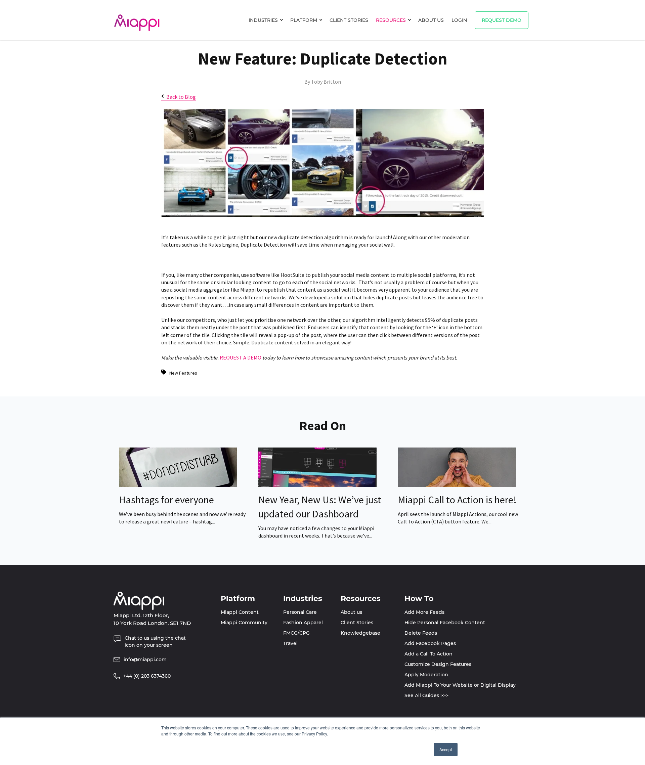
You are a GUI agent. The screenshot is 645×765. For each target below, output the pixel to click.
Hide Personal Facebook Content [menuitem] (444, 623)
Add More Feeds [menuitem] (424, 612)
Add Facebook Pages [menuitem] (430, 643)
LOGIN (459, 20)
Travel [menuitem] (290, 643)
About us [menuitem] (351, 612)
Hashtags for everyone (166, 499)
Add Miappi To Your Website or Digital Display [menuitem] (460, 685)
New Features (183, 373)
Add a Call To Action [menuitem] (428, 654)
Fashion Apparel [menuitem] (303, 623)
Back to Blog (181, 96)
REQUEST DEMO (501, 20)
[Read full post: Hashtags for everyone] (178, 484)
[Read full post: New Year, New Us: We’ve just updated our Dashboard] (317, 484)
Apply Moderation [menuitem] (426, 675)
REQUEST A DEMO (240, 357)
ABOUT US (431, 20)
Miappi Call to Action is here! (457, 499)
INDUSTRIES (263, 20)
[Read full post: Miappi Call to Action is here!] (457, 484)
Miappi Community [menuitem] (244, 623)
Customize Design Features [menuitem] (437, 664)
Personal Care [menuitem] (300, 612)
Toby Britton (326, 81)
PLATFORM (303, 20)
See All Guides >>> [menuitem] (426, 695)
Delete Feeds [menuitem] (420, 633)
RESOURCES (391, 20)
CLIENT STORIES (349, 20)
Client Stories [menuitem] (357, 623)
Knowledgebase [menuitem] (360, 633)
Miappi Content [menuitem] (240, 612)
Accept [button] (445, 749)
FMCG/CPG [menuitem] (296, 633)
